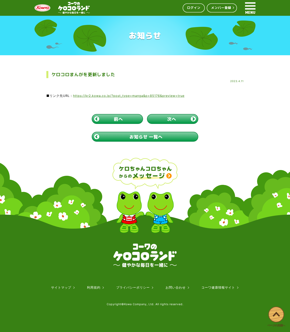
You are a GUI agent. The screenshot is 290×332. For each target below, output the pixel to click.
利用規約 (93, 287)
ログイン (193, 8)
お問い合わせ (176, 287)
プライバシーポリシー (133, 287)
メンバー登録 (221, 8)
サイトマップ (61, 287)
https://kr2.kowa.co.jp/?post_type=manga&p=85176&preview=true (128, 96)
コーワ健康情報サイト (218, 287)
